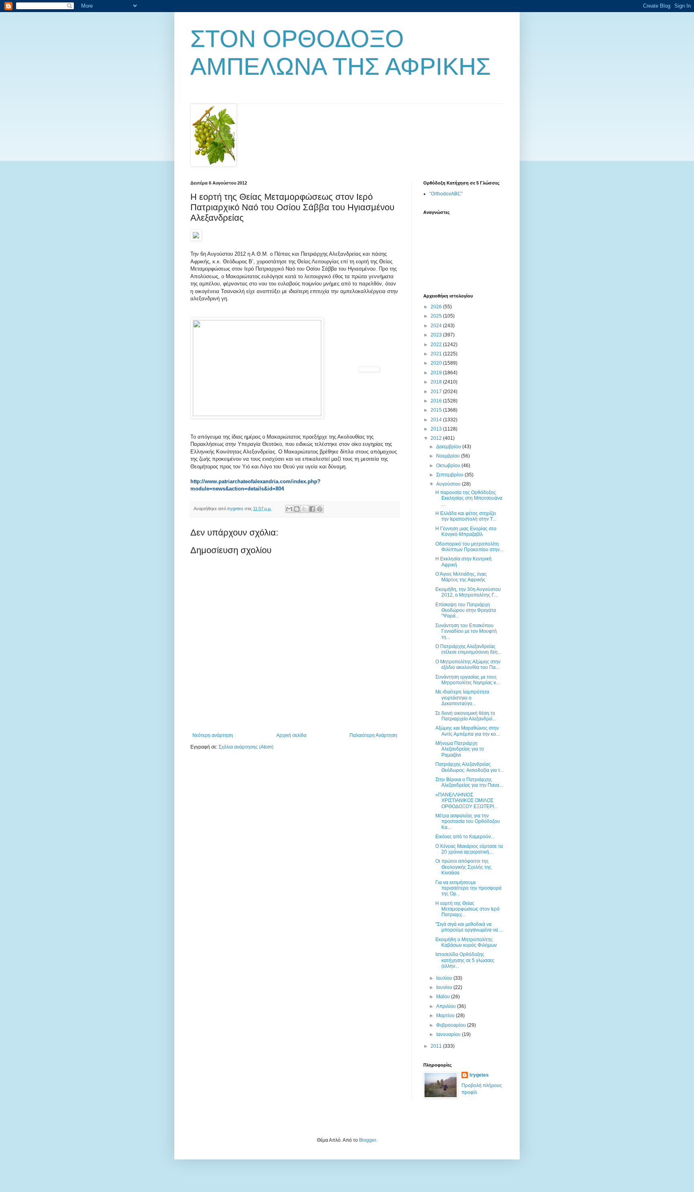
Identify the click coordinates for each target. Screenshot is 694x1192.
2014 (437, 420)
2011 (437, 1046)
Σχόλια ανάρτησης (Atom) (246, 747)
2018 (437, 382)
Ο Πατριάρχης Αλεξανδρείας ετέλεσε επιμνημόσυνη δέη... (468, 649)
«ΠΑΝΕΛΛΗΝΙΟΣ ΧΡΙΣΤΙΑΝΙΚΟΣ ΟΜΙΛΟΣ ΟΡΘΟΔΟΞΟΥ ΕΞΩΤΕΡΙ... (466, 800)
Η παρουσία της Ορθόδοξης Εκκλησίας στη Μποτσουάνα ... (468, 498)
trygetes (479, 1075)
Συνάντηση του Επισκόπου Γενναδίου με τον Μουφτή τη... (466, 631)
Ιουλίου (444, 978)
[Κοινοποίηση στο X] (304, 509)
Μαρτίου (446, 1015)
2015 (437, 410)
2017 (437, 391)
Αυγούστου (449, 484)
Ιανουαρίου (449, 1034)
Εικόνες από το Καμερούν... (464, 836)
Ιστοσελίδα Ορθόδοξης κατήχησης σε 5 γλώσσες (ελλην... (464, 960)
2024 (437, 325)
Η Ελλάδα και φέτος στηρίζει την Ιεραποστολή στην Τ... (465, 516)
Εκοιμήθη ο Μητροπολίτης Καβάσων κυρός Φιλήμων (466, 942)
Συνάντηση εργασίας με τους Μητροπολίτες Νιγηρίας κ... (467, 679)
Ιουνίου (444, 987)
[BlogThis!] (297, 509)
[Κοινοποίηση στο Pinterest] (320, 509)
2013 (437, 429)
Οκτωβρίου (448, 465)
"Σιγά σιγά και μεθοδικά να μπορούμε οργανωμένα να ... (469, 927)
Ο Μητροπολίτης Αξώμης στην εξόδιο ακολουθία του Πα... (467, 664)
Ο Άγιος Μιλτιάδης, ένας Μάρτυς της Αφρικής (461, 577)
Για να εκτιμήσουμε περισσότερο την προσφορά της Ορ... (468, 888)
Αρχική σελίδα (291, 735)
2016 (437, 401)
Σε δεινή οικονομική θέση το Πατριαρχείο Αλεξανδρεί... (465, 716)
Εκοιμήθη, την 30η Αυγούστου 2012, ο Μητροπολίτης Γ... (468, 592)
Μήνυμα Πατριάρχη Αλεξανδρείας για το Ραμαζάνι (459, 749)
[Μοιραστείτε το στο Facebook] (312, 509)
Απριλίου (446, 1006)
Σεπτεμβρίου (450, 475)
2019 (437, 372)
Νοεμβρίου (448, 456)
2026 (437, 307)
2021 (437, 354)
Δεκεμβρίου (449, 446)
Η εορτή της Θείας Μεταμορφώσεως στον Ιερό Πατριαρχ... (467, 909)
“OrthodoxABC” (446, 194)
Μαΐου (443, 996)
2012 (437, 438)
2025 (437, 316)
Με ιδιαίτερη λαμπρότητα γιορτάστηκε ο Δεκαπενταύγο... (462, 697)
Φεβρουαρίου (451, 1025)
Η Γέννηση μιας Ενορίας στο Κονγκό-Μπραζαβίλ (465, 531)
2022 (437, 344)
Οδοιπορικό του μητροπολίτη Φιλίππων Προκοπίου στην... (469, 546)
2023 (437, 335)
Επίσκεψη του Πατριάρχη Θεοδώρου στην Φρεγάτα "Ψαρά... (465, 610)
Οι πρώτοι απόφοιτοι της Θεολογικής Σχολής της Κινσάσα (463, 867)
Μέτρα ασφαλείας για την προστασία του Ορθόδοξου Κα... (467, 821)
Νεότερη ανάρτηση (212, 735)
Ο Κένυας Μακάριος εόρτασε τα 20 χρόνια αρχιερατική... (469, 849)
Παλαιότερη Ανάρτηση (373, 735)
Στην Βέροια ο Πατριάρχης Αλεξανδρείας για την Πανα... (469, 782)
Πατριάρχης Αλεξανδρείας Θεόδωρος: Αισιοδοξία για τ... (469, 767)
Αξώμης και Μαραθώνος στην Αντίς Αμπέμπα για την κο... (467, 731)
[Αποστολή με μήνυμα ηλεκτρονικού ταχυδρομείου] (289, 509)
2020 (437, 363)
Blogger (367, 1140)
